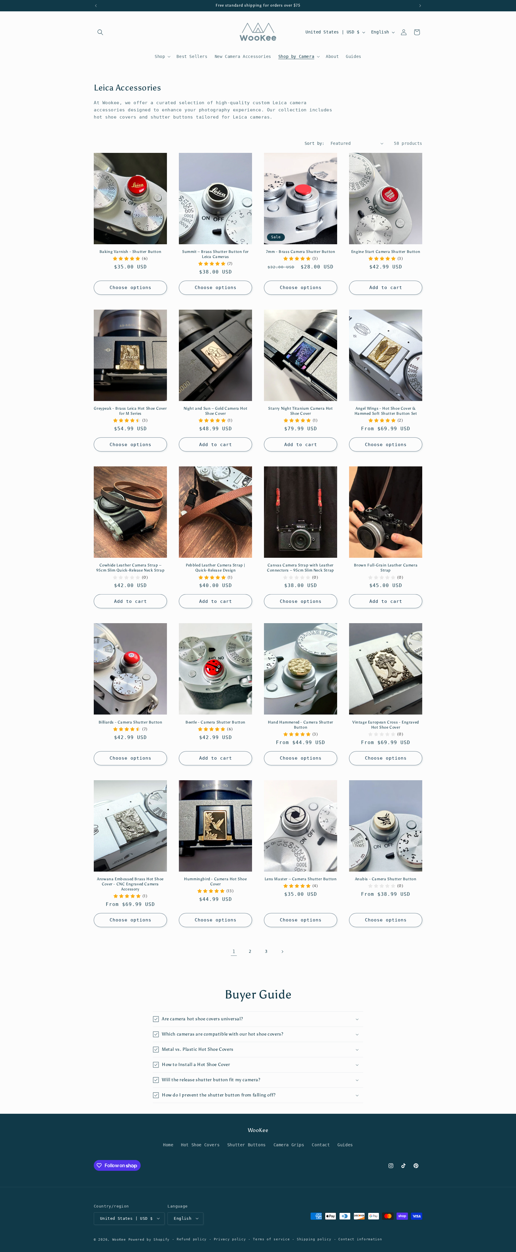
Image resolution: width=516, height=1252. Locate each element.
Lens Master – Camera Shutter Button (301, 879)
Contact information (360, 1239)
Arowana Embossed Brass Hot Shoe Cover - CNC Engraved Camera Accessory (130, 884)
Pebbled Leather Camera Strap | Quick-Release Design (215, 567)
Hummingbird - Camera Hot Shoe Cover (215, 881)
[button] (100, 32)
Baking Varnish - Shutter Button (130, 251)
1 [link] (234, 951)
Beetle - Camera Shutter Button (215, 722)
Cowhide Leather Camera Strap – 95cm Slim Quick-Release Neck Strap (130, 567)
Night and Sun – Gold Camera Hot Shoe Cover (216, 411)
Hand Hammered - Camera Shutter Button (300, 724)
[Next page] (282, 951)
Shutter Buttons (246, 1145)
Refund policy (192, 1239)
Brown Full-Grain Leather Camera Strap (386, 567)
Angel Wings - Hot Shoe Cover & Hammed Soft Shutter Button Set (385, 411)
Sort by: (315, 143)
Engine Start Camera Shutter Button (385, 251)
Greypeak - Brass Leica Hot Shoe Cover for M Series (130, 411)
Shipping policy (314, 1239)
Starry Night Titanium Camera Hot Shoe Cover (300, 411)
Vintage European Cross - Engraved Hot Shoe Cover (385, 724)
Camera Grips (289, 1145)
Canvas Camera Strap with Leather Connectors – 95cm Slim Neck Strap (300, 567)
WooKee (119, 1239)
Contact (321, 1145)
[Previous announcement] (95, 5)
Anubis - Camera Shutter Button (386, 879)
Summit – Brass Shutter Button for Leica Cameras (215, 254)
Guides (345, 1145)
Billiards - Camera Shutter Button (130, 722)
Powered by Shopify (149, 1239)
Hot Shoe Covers (200, 1145)
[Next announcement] (420, 5)
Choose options (130, 287)
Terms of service (271, 1239)
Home (168, 1145)
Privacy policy (230, 1239)
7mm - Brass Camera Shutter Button (300, 251)
